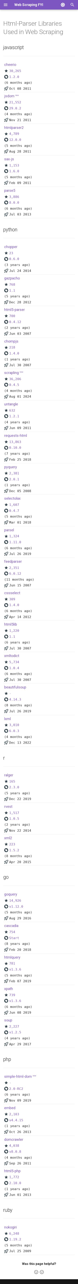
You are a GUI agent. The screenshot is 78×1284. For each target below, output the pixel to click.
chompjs (11, 341)
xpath (8, 989)
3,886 (14, 197)
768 (12, 284)
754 (12, 932)
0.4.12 (15, 322)
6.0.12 (15, 573)
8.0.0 (14, 202)
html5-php (12, 1171)
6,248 (14, 1233)
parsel (9, 530)
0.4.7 (14, 511)
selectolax (12, 498)
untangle (11, 404)
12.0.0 (15, 140)
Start (14, 938)
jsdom (9, 96)
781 (12, 963)
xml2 (8, 838)
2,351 (14, 568)
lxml (7, 719)
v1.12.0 (16, 906)
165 (12, 781)
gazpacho (12, 278)
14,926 (15, 900)
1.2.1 (14, 416)
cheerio (10, 64)
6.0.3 (14, 731)
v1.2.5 (15, 1032)
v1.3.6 (15, 969)
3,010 (14, 725)
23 (11, 253)
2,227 (14, 1026)
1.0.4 (14, 668)
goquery (10, 894)
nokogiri (10, 1227)
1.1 (12, 290)
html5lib (10, 624)
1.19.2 (15, 1239)
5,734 (14, 662)
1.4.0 (14, 353)
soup (8, 1020)
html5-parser (14, 310)
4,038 (14, 1146)
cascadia (11, 926)
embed (9, 1108)
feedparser (13, 561)
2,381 (14, 473)
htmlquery (12, 957)
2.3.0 (14, 787)
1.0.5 (14, 819)
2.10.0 (15, 1183)
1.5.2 (14, 850)
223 (12, 844)
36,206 (15, 379)
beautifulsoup (15, 687)
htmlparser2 (14, 128)
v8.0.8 (15, 1152)
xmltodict (11, 656)
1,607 (14, 505)
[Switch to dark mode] (63, 5)
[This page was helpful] (36, 1272)
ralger (8, 775)
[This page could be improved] (41, 1272)
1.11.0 (15, 542)
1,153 (14, 165)
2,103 (14, 1114)
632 (12, 410)
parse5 (9, 190)
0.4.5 (14, 385)
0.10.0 (15, 448)
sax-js (9, 159)
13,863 (15, 442)
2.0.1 (14, 479)
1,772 (14, 1177)
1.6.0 (14, 171)
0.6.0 (14, 259)
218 (12, 347)
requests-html (15, 435)
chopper (10, 247)
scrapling (11, 373)
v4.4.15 (16, 1120)
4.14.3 (15, 699)
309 (12, 599)
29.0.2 (15, 108)
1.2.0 (14, 77)
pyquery (10, 467)
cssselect (12, 593)
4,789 (14, 134)
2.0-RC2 (16, 1089)
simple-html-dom (18, 1076)
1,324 (14, 536)
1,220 (14, 631)
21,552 (15, 102)
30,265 (15, 71)
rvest (8, 806)
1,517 (14, 813)
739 (12, 995)
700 (12, 316)
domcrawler (13, 1139)
